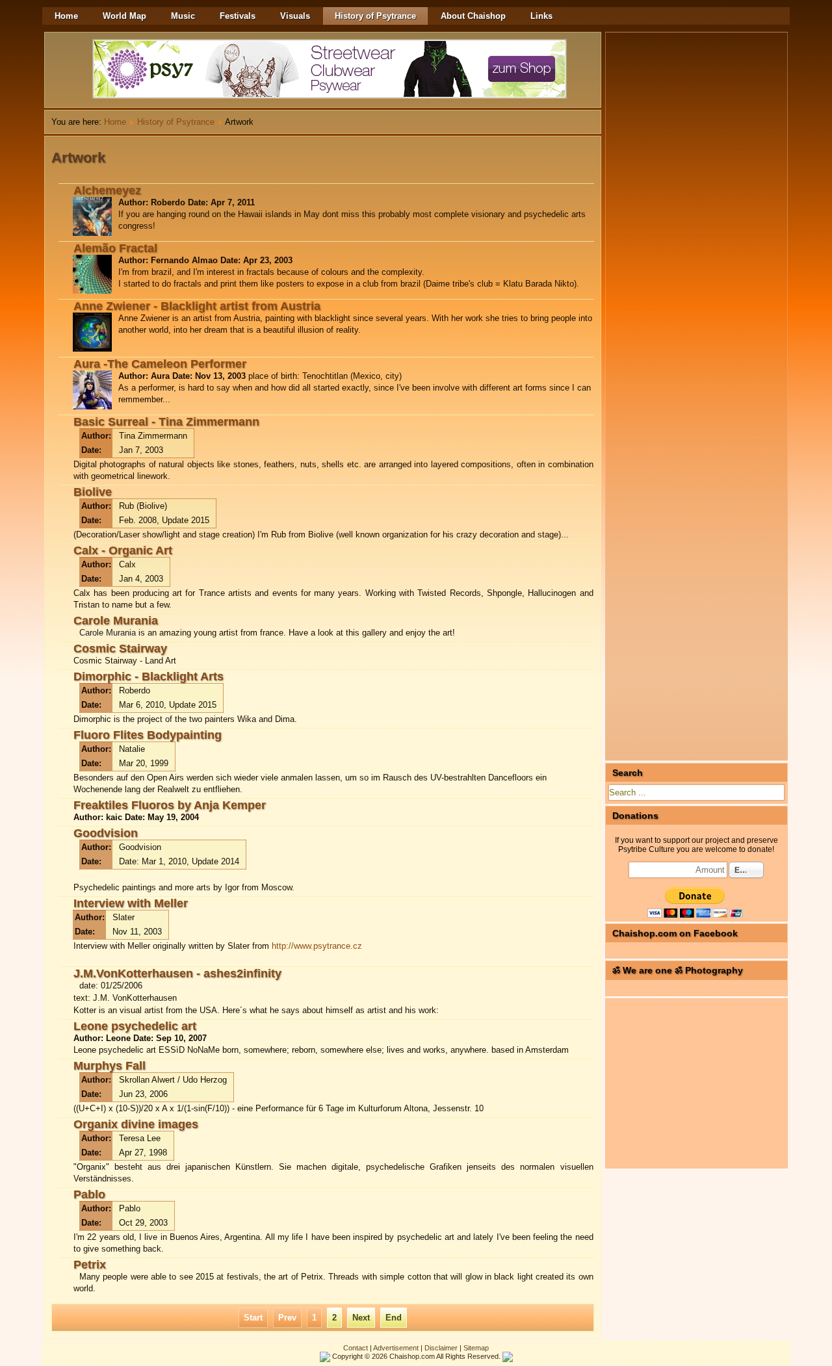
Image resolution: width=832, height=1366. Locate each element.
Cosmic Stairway (120, 648)
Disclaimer (441, 1348)
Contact (355, 1348)
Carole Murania (115, 620)
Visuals (295, 16)
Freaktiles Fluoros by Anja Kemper (169, 805)
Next (361, 1317)
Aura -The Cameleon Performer (159, 363)
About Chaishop (473, 16)
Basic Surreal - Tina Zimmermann (166, 421)
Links (541, 16)
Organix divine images (135, 1124)
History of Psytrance (375, 16)
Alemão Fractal (115, 248)
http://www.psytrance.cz (317, 946)
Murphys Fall (109, 1065)
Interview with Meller (130, 903)
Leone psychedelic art (134, 1026)
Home (66, 16)
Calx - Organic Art (122, 550)
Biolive (92, 491)
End (393, 1317)
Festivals (237, 16)
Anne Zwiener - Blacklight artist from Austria (196, 306)
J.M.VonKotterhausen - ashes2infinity (177, 973)
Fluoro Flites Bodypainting (147, 734)
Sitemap (476, 1348)
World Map (124, 16)
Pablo (89, 1194)
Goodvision (105, 833)
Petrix (89, 1264)
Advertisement (396, 1348)
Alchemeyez (107, 190)
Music (183, 16)
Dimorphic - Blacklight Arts (148, 676)
